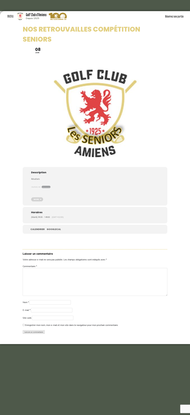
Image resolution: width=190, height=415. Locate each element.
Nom (26, 302)
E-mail (26, 310)
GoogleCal (54, 229)
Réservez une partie (174, 16)
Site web (27, 317)
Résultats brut (36, 195)
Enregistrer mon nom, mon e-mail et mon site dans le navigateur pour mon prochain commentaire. (71, 325)
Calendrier (37, 229)
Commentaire (30, 266)
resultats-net (35, 187)
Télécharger (46, 187)
